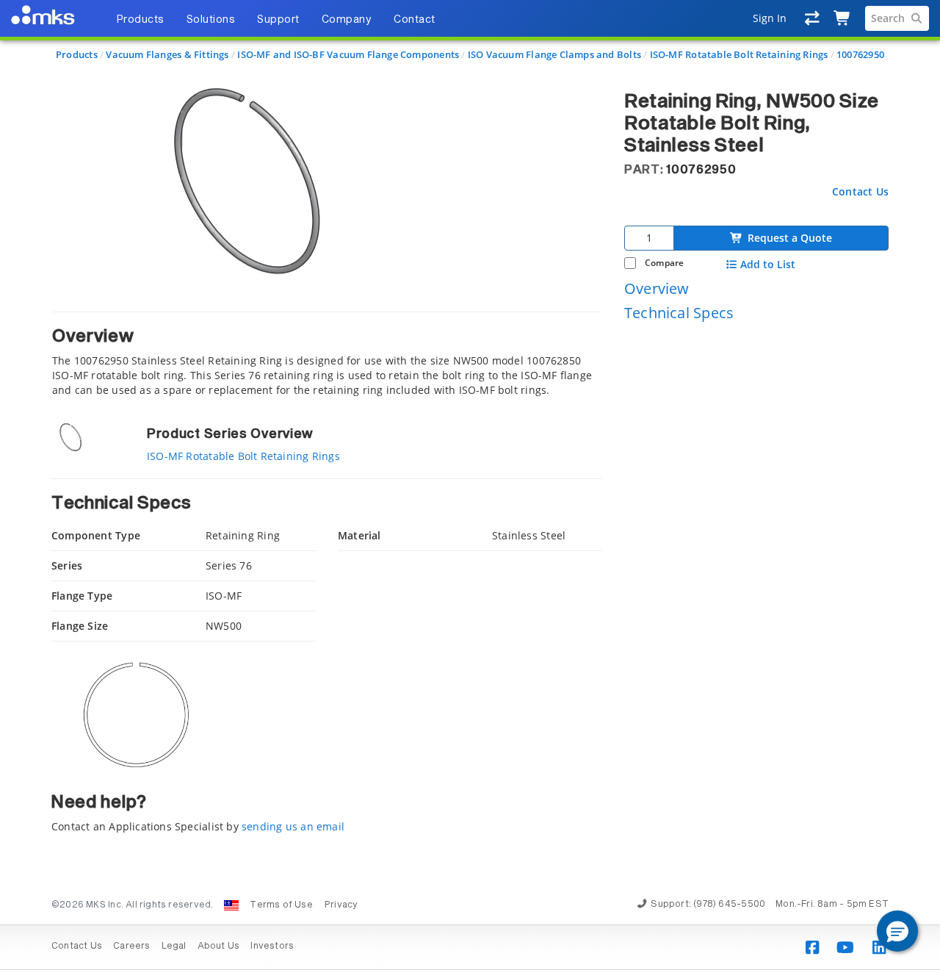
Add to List (767, 264)
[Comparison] (812, 18)
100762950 (860, 54)
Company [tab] (347, 20)
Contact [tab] (414, 20)
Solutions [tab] (211, 20)
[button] (897, 931)
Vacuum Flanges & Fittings (167, 54)
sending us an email (293, 826)
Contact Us (860, 191)
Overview (657, 288)
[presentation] (470, 485)
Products (77, 54)
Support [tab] (278, 20)
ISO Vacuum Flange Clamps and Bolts (554, 54)
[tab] (326, 355)
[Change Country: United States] (231, 905)
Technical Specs (679, 313)
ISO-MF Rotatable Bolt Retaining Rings (739, 54)
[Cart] (842, 18)
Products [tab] (140, 20)
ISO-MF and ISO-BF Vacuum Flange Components (348, 54)
